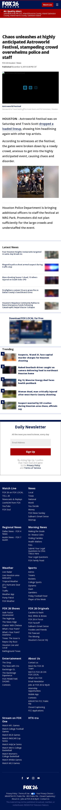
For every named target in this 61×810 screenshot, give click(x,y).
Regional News (11, 527)
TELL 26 (6, 495)
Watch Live (47, 5)
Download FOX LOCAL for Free (26, 318)
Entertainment (11, 658)
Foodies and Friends (37, 629)
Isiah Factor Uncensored (7, 613)
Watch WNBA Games (12, 759)
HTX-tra (33, 718)
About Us (34, 658)
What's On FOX (35, 678)
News (19, 63)
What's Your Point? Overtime (11, 633)
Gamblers (32, 592)
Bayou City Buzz (9, 641)
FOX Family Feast (36, 560)
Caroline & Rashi (35, 612)
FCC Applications (36, 710)
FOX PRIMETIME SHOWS (10, 680)
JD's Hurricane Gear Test (11, 586)
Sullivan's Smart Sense (38, 516)
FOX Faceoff (34, 622)
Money (31, 509)
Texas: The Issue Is (11, 638)
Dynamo (32, 585)
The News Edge (9, 622)
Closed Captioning (36, 707)
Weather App (8, 594)
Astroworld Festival (11, 106)
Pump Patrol (8, 597)
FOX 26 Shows (11, 608)
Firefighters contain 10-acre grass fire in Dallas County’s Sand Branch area (20, 291)
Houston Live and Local (10, 646)
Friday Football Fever (38, 596)
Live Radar (7, 572)
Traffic (5, 590)
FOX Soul (6, 509)
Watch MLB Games (11, 735)
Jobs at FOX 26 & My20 (39, 684)
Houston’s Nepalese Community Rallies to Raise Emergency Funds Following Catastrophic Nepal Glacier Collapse (20, 305)
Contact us (33, 662)
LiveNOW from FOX (11, 502)
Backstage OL (8, 669)
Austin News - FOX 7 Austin (11, 538)
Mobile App (33, 694)
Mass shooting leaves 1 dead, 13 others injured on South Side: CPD (19, 278)
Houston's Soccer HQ (38, 640)
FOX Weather (8, 601)
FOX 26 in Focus (35, 619)
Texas (31, 495)
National (32, 499)
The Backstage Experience (9, 674)
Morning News (37, 527)
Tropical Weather (10, 581)
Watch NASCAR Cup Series (11, 739)
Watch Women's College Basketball (10, 755)
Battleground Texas (11, 651)
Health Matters (35, 541)
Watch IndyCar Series (12, 744)
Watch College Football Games (13, 730)
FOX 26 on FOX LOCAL (12, 492)
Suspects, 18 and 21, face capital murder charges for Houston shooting (35, 357)
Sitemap (32, 519)
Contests (6, 684)
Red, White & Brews (37, 616)
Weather (7, 568)
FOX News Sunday (36, 513)
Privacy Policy (33, 465)
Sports (32, 568)
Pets (30, 545)
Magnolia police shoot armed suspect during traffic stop (22, 265)
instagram (33, 778)
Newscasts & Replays (12, 499)
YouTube (6, 506)
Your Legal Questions (38, 557)
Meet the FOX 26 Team (36, 667)
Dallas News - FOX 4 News (11, 532)
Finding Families (35, 538)
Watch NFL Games (11, 725)
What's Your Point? (11, 628)
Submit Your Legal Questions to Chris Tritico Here (36, 551)
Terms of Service (32, 468)
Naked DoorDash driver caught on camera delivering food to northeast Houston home (38, 370)
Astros (31, 572)
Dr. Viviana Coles (36, 534)
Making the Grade (36, 531)
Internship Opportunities (34, 689)
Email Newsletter (36, 681)
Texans (31, 575)
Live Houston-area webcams (10, 576)
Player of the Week (37, 599)
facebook (22, 778)
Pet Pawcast (34, 633)
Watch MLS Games (11, 763)
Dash (30, 589)
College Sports (35, 582)
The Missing (33, 636)
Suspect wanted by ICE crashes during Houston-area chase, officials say (37, 406)
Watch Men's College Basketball (12, 749)
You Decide (33, 506)
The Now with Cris (10, 666)
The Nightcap (8, 618)
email (38, 778)
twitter (28, 778)
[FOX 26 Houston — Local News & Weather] (10, 4)
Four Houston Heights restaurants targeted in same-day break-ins (21, 253)
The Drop (6, 662)
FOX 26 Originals (38, 608)
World (31, 502)
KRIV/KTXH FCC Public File (38, 702)
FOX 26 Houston (8, 63)
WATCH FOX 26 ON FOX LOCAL (37, 673)
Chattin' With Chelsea (12, 625)
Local (30, 492)
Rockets (32, 578)
